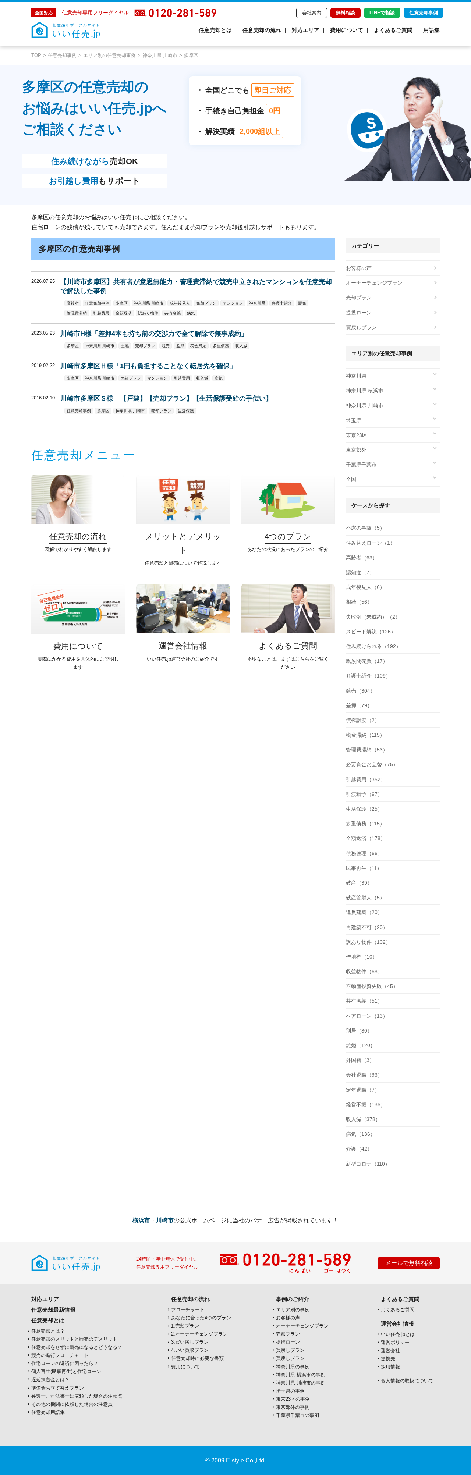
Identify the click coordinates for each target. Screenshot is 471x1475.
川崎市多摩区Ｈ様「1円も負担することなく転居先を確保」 (148, 366)
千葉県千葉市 (361, 465)
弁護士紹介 (282, 303)
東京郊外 (356, 450)
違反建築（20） (364, 912)
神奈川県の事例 (292, 1366)
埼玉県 (353, 420)
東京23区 (356, 435)
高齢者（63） (362, 558)
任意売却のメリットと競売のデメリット (74, 1339)
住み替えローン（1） (370, 543)
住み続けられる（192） (373, 646)
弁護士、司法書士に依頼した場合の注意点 (76, 1396)
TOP (36, 55)
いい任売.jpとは (398, 1334)
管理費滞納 (77, 313)
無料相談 (345, 12)
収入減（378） (363, 1119)
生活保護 (186, 411)
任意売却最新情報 (53, 1310)
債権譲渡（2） (363, 720)
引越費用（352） (366, 779)
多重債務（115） (365, 824)
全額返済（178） (366, 838)
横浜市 (141, 1220)
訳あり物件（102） (368, 942)
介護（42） (359, 1149)
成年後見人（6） (365, 587)
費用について (346, 30)
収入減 (241, 346)
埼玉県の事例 (290, 1391)
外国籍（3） (360, 1060)
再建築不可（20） (367, 927)
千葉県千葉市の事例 (297, 1415)
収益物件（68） (364, 971)
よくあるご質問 (393, 30)
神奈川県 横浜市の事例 (300, 1375)
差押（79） (359, 705)
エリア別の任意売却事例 (109, 55)
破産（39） (359, 883)
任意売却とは (215, 30)
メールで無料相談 (408, 1263)
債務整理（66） (364, 853)
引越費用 (101, 313)
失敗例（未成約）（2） (373, 617)
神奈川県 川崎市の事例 (300, 1383)
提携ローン (359, 313)
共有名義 (172, 313)
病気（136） (360, 1134)
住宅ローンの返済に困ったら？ (64, 1363)
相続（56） (359, 602)
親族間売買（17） (367, 661)
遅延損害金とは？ (50, 1379)
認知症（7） (360, 572)
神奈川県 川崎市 (159, 55)
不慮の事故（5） (365, 528)
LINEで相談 (382, 12)
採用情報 (390, 1366)
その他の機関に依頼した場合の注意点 (72, 1404)
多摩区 (122, 303)
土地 (125, 346)
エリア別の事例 (292, 1309)
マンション (233, 303)
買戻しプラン (361, 327)
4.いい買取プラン (190, 1350)
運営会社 (390, 1350)
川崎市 (165, 1220)
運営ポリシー (395, 1342)
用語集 (431, 30)
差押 (180, 346)
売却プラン (206, 303)
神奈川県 (257, 303)
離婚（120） (360, 1045)
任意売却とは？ (48, 1331)
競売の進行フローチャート (60, 1355)
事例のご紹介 (292, 1299)
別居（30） (359, 1031)
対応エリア (305, 30)
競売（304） (360, 691)
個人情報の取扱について (407, 1380)
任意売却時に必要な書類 (197, 1358)
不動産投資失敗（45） (372, 986)
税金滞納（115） (365, 735)
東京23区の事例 (293, 1399)
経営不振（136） (366, 1105)
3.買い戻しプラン (190, 1342)
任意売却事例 (423, 12)
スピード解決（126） (371, 632)
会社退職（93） (364, 1075)
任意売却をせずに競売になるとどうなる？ (76, 1347)
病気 (191, 313)
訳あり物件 (148, 313)
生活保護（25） (364, 809)
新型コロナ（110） (368, 1164)
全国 (351, 479)
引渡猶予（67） (364, 794)
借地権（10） (362, 957)
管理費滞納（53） (367, 750)
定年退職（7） (363, 1090)
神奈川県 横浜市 (364, 391)
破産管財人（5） (365, 897)
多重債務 (221, 346)
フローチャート (188, 1309)
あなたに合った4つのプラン (201, 1318)
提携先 (388, 1358)
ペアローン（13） (367, 1016)
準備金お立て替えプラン (57, 1388)
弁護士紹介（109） (368, 676)
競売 (302, 303)
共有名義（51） (364, 1001)
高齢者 (73, 303)
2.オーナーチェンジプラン (199, 1334)
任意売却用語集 (48, 1412)
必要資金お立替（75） (372, 764)
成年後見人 (180, 303)
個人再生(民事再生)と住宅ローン (66, 1371)
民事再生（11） (364, 868)
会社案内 (311, 12)
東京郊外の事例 (292, 1407)
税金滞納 (198, 346)
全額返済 (124, 313)
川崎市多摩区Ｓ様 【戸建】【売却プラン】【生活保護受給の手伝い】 (166, 398)
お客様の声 (359, 268)
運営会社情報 (397, 1324)
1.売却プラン (185, 1326)
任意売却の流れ (261, 30)
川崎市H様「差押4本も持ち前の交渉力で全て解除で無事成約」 (154, 333)
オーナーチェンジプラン (374, 283)
